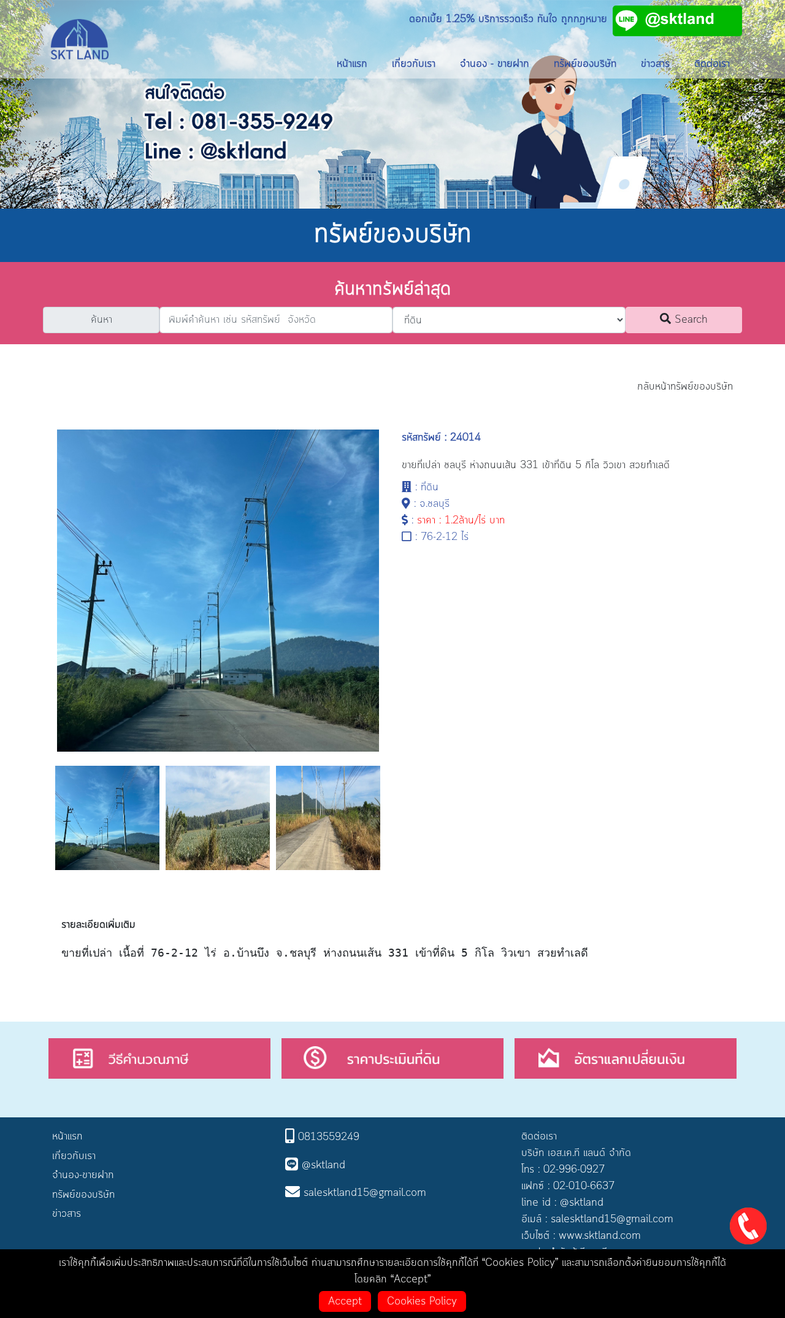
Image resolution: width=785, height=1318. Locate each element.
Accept (345, 1301)
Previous (43, 823)
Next (392, 823)
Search (689, 319)
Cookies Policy (422, 1301)
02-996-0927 (574, 1169)
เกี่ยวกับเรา (413, 63)
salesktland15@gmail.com (612, 1219)
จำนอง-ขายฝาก (83, 1175)
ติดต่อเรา (712, 63)
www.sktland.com (600, 1235)
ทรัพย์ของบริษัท (585, 63)
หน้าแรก (352, 63)
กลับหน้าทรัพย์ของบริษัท (685, 386)
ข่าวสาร (655, 63)
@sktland (581, 1202)
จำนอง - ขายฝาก (494, 63)
